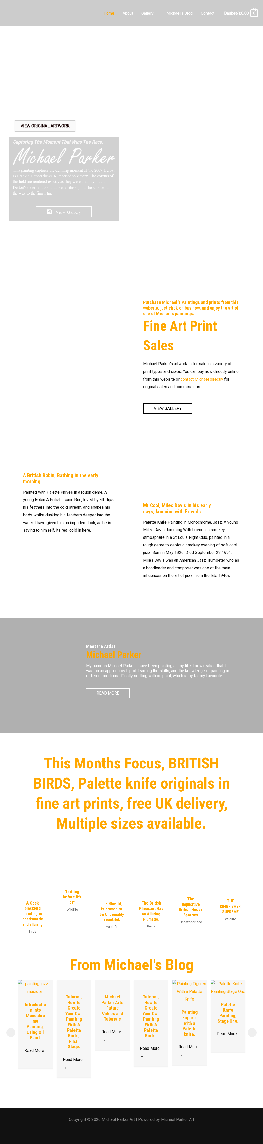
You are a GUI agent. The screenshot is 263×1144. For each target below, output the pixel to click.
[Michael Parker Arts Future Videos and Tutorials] (112, 983)
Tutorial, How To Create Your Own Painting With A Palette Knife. (151, 1016)
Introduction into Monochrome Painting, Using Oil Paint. (35, 1021)
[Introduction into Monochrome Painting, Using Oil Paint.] (35, 987)
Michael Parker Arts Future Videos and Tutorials (112, 1008)
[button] (156, 13)
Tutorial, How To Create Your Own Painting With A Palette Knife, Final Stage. (74, 1021)
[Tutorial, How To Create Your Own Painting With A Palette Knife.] (151, 983)
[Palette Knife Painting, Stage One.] (228, 987)
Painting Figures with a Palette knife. (190, 1023)
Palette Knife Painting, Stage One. (228, 1013)
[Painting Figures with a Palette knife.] (189, 991)
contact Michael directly (202, 379)
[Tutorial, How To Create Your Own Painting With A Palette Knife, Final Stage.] (74, 983)
